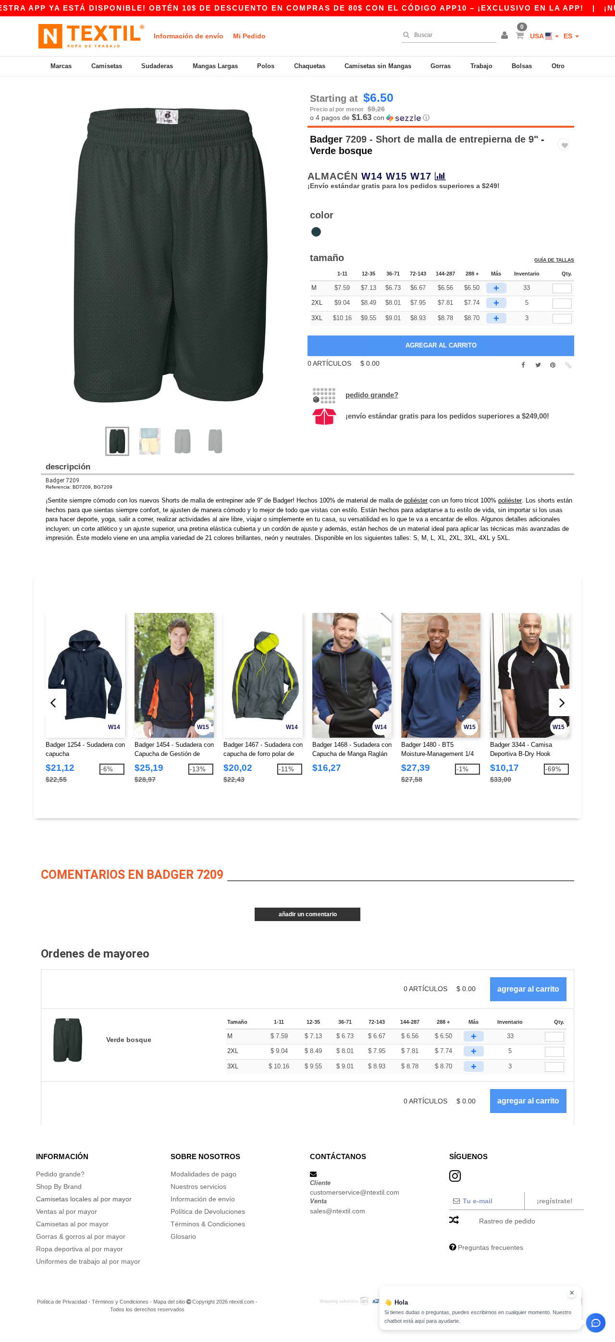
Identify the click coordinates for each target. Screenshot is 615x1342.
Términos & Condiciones (208, 1224)
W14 (371, 176)
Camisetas (106, 66)
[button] (506, 36)
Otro (558, 66)
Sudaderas (157, 66)
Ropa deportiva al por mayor (79, 1249)
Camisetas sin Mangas (377, 66)
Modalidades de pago (203, 1174)
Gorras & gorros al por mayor (80, 1236)
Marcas (61, 66)
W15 (396, 176)
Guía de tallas (554, 260)
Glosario (183, 1236)
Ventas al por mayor (66, 1211)
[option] (170, 255)
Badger (326, 139)
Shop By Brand (59, 1186)
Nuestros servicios (198, 1186)
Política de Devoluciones (208, 1211)
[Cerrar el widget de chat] (572, 1293)
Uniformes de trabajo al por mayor (88, 1261)
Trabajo (481, 66)
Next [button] (177, 265)
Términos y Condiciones (120, 1302)
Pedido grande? (371, 395)
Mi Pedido (249, 36)
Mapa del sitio (169, 1302)
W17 (420, 176)
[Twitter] (538, 365)
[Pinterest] (553, 365)
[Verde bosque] (316, 232)
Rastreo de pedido (507, 1221)
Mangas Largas (215, 66)
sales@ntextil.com (337, 1211)
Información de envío (188, 36)
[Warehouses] (440, 176)
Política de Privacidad (62, 1302)
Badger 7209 (62, 480)
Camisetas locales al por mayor (84, 1199)
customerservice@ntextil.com (354, 1192)
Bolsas (522, 66)
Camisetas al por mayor (72, 1224)
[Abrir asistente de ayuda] (595, 1322)
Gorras (440, 66)
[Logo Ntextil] (91, 36)
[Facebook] (523, 365)
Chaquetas (309, 66)
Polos (265, 66)
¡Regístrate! (555, 1201)
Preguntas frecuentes (490, 1247)
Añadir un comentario (308, 914)
